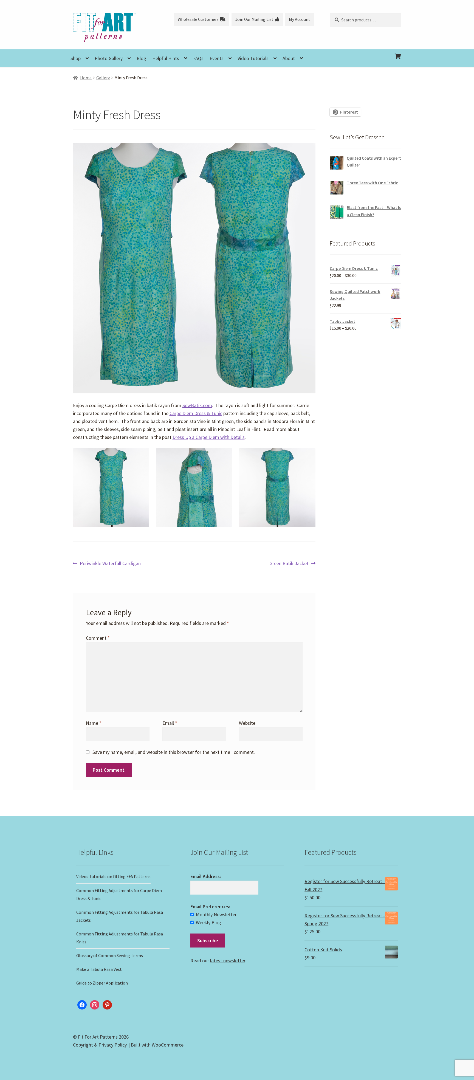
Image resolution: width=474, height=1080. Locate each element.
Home (86, 77)
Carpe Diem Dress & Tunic (196, 413)
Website (247, 723)
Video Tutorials (253, 58)
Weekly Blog (208, 922)
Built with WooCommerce (157, 1045)
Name (93, 723)
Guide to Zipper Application (102, 983)
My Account (299, 19)
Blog (141, 58)
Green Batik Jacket (289, 563)
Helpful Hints (165, 58)
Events (217, 58)
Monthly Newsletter (216, 914)
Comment (98, 638)
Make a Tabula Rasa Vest (99, 969)
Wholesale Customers (198, 19)
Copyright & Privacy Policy (100, 1045)
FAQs (198, 58)
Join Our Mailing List (254, 19)
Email (169, 723)
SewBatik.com (197, 405)
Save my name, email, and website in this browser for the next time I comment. (173, 752)
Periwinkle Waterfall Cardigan (110, 563)
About (289, 58)
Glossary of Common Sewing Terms (109, 955)
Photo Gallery (109, 58)
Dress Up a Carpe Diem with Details (209, 437)
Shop (75, 58)
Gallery (103, 77)
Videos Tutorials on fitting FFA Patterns (113, 876)
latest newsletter (227, 960)
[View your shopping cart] (365, 52)
